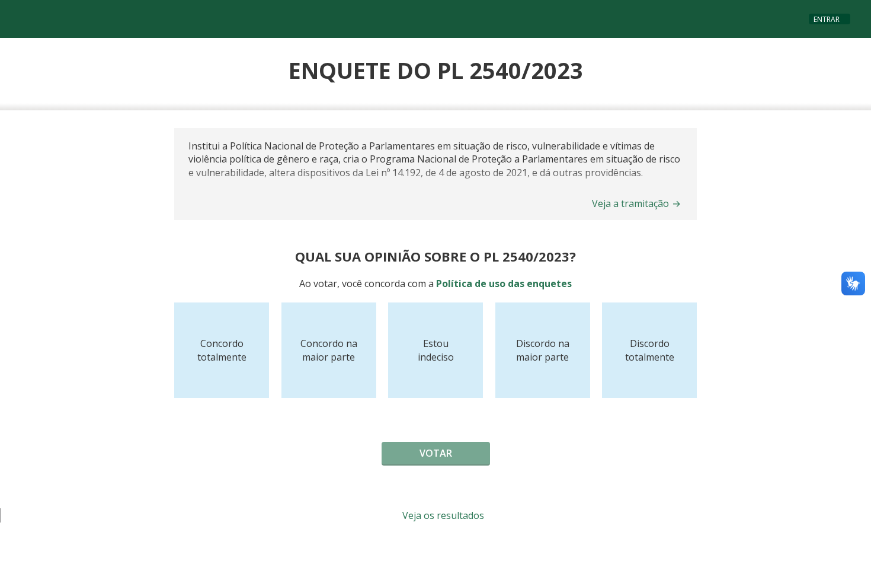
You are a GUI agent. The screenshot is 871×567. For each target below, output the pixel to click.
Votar (436, 453)
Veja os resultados (442, 515)
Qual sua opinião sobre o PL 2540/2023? (435, 256)
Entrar (827, 19)
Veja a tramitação (636, 203)
